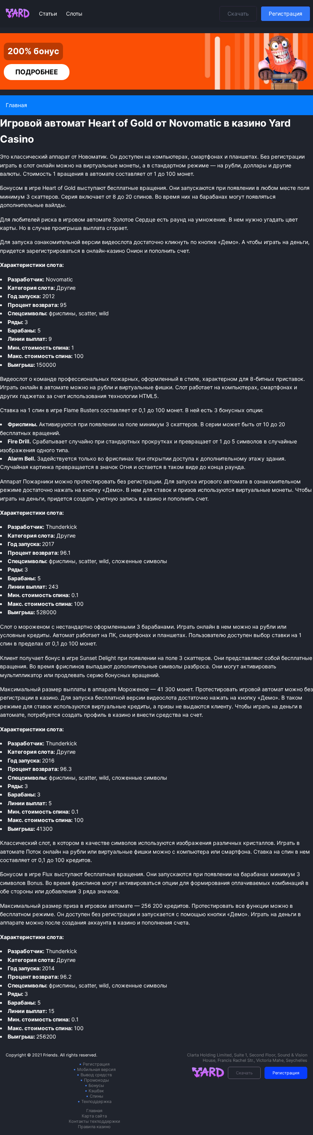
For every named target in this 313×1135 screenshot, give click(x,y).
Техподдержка (96, 1101)
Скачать (238, 13)
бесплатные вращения (113, 874)
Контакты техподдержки (94, 1121)
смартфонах (276, 387)
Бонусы (96, 1085)
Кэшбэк (96, 1090)
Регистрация (285, 13)
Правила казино (94, 1126)
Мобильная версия (96, 1069)
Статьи (48, 13)
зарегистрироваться (53, 250)
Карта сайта (94, 1116)
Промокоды (96, 1080)
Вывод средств (96, 1074)
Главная (94, 1110)
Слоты (74, 13)
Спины (96, 1096)
